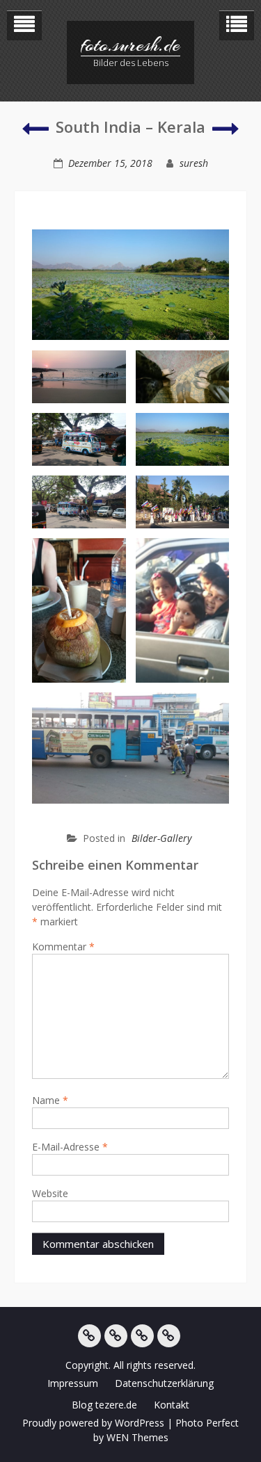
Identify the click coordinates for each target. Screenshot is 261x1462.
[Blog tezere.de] (142, 1335)
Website (50, 1193)
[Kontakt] (168, 1335)
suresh (194, 163)
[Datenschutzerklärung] (115, 1335)
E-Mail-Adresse (70, 1146)
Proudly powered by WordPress (93, 1422)
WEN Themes (137, 1437)
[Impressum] (89, 1335)
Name (50, 1100)
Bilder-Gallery (161, 838)
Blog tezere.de (104, 1404)
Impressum (72, 1383)
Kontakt (171, 1404)
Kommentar (63, 946)
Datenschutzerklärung (164, 1383)
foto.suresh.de (130, 45)
